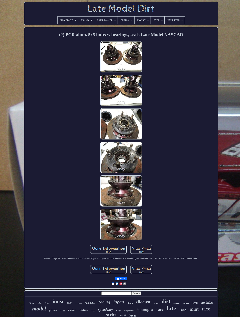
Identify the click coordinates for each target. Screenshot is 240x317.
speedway (105, 310)
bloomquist (145, 310)
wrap (93, 311)
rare (160, 309)
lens (182, 310)
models (72, 310)
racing (104, 301)
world (62, 311)
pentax (53, 310)
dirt (166, 301)
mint (194, 309)
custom (186, 303)
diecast (143, 301)
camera (177, 303)
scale (84, 309)
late (171, 308)
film (40, 303)
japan (118, 301)
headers (78, 303)
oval (69, 302)
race (206, 309)
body (47, 303)
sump (118, 310)
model (39, 309)
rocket (156, 304)
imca (58, 301)
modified (207, 302)
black (31, 303)
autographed (129, 310)
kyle (195, 302)
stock (130, 303)
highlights (90, 303)
